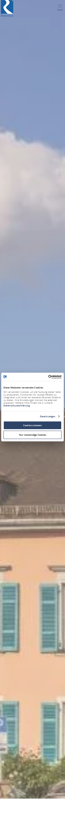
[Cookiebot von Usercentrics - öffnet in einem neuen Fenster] (48, 377)
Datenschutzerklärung (16, 405)
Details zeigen (47, 416)
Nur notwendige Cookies (32, 434)
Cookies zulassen (32, 425)
